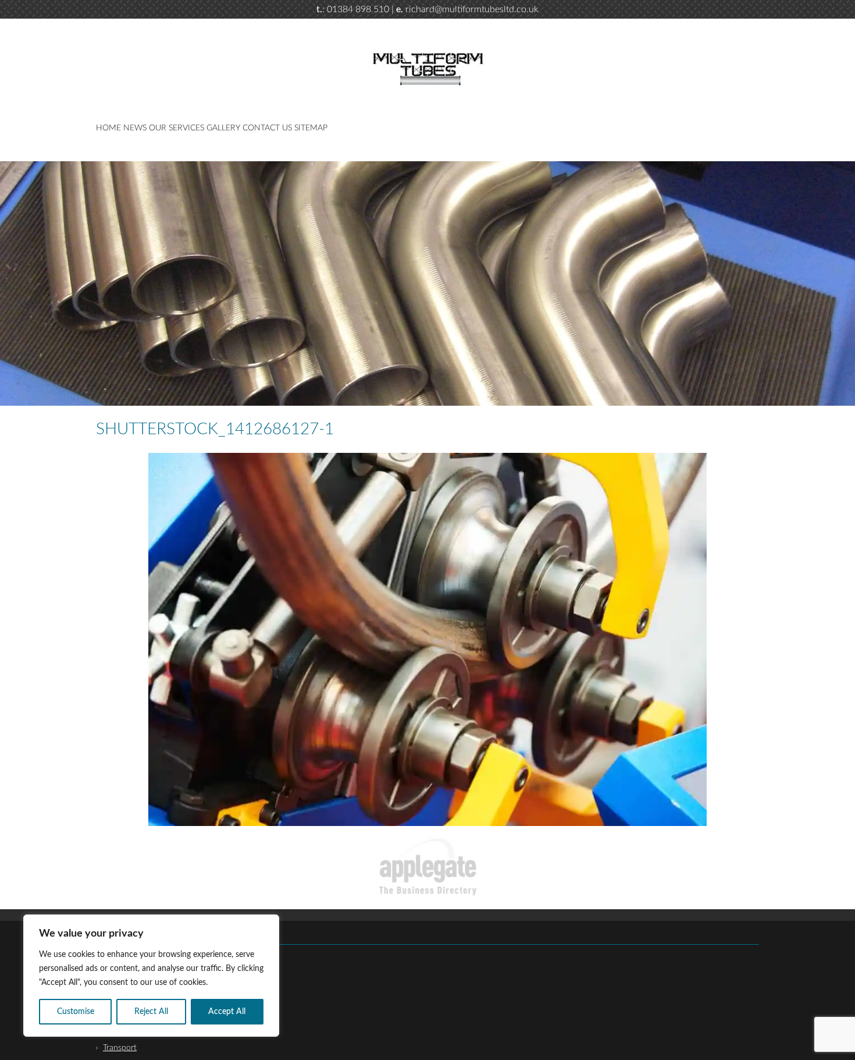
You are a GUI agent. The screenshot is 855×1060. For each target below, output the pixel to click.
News (135, 128)
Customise (75, 1012)
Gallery (223, 128)
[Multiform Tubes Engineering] (427, 86)
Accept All (226, 1012)
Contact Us (267, 128)
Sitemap (310, 128)
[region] (151, 975)
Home (108, 128)
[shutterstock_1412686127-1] (427, 639)
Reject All (151, 1012)
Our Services (176, 128)
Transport (120, 1048)
